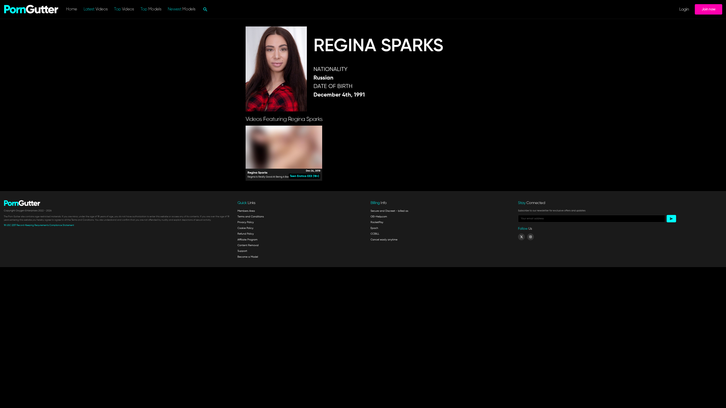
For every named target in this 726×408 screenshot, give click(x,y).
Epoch (374, 228)
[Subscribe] (671, 218)
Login (684, 9)
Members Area (246, 211)
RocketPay (377, 222)
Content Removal (248, 245)
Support (242, 251)
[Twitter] (521, 236)
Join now (708, 9)
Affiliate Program (247, 239)
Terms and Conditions (250, 216)
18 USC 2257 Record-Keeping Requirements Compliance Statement (39, 225)
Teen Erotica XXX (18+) (304, 176)
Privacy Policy (245, 222)
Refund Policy (245, 234)
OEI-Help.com (379, 216)
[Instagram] (530, 236)
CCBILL (375, 234)
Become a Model (247, 257)
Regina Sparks (257, 172)
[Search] (205, 9)
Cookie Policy (245, 228)
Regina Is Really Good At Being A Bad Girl (270, 177)
